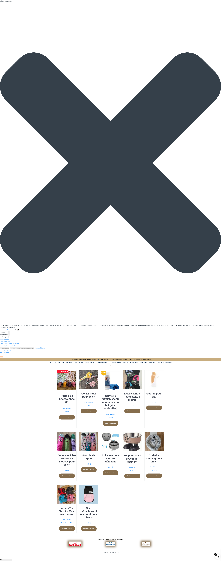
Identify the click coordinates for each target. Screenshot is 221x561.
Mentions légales (4, 352)
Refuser (7, 348)
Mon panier (151, 362)
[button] (110, 163)
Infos (124, 362)
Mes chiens (78, 362)
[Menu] (110, 365)
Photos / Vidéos (89, 362)
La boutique (143, 362)
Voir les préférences (15, 348)
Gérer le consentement (6, 560)
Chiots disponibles (101, 362)
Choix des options (67, 417)
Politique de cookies (5, 350)
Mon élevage (70, 362)
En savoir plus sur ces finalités (8, 346)
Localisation (134, 362)
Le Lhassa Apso (59, 362)
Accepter (2, 348)
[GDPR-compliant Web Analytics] (3, 357)
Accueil (51, 362)
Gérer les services (5, 341)
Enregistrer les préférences (27, 348)
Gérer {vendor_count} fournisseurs (9, 343)
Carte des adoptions (115, 362)
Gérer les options (4, 339)
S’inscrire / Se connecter (164, 362)
